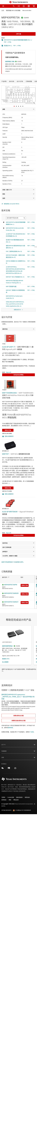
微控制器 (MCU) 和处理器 (13, 10)
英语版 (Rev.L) (8, 45)
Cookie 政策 (10, 797)
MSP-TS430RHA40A (9, 393)
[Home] (18, 2)
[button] (3, 6)
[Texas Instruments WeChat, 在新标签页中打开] (2, 768)
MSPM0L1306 (9, 61)
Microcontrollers (27, 10)
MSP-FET (5, 454)
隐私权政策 (19, 797)
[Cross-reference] (18, 6)
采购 (2, 757)
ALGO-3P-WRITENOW (9, 512)
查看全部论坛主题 (18, 715)
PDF (5, 42)
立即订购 (18, 34)
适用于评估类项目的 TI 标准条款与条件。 (12, 562)
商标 (10, 800)
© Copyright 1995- (8, 804)
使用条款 (10, 727)
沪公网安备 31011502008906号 (23, 810)
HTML (9, 42)
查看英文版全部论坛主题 (18, 720)
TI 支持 (32, 732)
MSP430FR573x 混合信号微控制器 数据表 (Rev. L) (18, 40)
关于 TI (3, 744)
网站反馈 (15, 800)
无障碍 (3, 797)
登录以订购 (8, 430)
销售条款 (27, 797)
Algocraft (8, 372)
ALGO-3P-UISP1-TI (8, 347)
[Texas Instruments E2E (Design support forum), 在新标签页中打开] (9, 768)
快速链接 (3, 751)
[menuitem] (13, 6)
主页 (2, 10)
